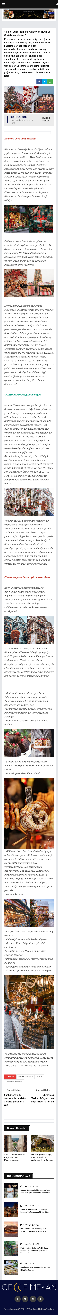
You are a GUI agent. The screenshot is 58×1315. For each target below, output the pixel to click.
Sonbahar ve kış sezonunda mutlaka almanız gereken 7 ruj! (15, 1100)
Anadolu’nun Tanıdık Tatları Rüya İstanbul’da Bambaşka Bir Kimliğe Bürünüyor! (34, 1212)
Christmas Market (25, 1076)
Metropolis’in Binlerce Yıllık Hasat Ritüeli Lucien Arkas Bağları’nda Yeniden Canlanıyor (34, 1250)
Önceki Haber (14, 1090)
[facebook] (17, 1299)
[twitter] (25, 1299)
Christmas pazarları (14, 1081)
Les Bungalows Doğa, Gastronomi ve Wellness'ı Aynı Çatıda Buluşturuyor (42, 1157)
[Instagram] (33, 1299)
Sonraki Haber (43, 1090)
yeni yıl (40, 1076)
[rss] (40, 1299)
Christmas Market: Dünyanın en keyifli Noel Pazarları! (42, 1098)
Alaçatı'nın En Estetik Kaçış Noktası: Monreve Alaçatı (14, 1157)
